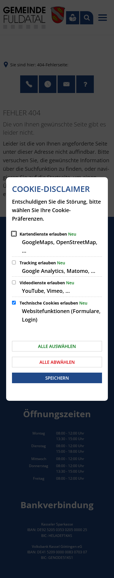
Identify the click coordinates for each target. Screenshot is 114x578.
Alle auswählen (57, 346)
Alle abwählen (57, 362)
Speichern (57, 378)
